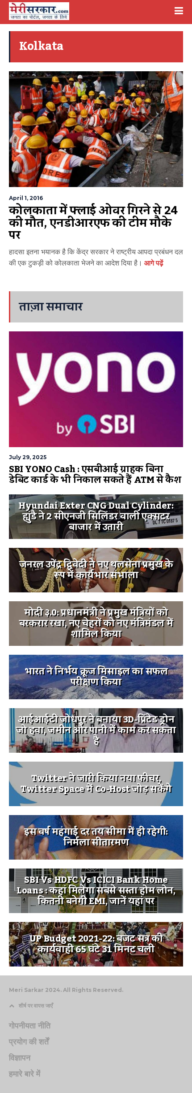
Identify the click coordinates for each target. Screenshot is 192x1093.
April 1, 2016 (26, 198)
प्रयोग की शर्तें (29, 1042)
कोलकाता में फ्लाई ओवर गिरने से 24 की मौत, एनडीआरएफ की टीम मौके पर (93, 223)
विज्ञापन (19, 1058)
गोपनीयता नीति (29, 1026)
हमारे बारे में (24, 1074)
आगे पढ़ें (152, 263)
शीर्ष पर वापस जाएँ (36, 1005)
